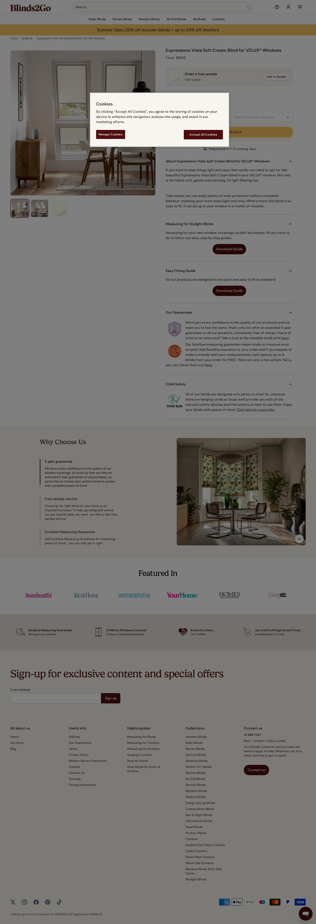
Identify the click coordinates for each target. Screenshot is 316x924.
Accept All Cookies (203, 134)
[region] (159, 119)
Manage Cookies (110, 134)
